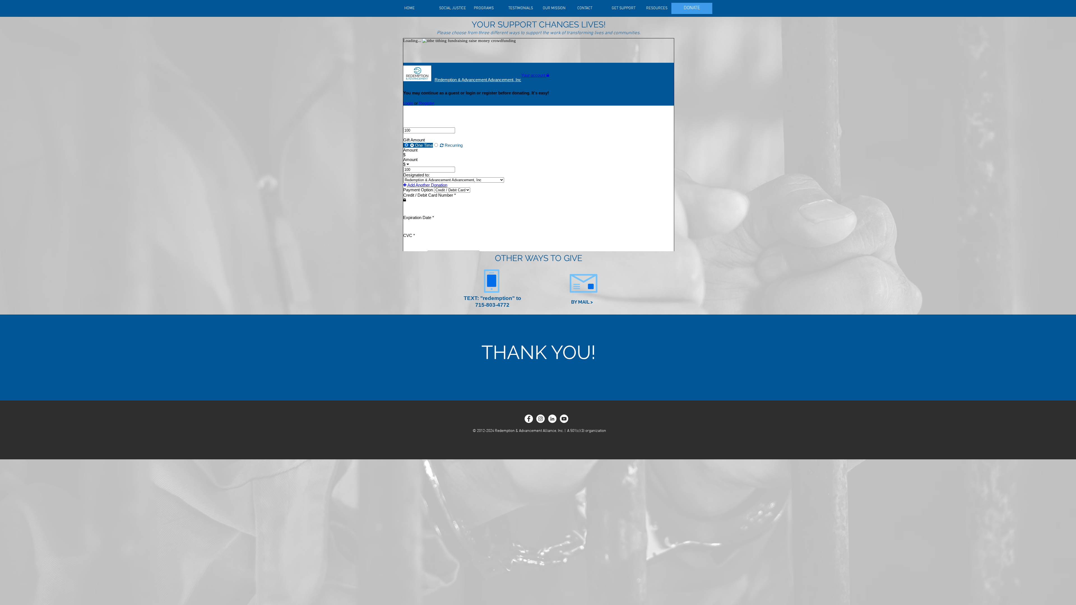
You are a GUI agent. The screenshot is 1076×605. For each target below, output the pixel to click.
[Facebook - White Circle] (529, 419)
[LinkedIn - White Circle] (552, 419)
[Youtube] (564, 419)
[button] (582, 302)
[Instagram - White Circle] (540, 419)
